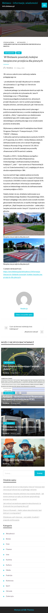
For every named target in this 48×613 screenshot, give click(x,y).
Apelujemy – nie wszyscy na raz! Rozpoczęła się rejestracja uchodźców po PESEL (22, 398)
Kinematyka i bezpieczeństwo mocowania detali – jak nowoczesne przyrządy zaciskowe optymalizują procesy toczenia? (23, 496)
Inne (18, 52)
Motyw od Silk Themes (24, 610)
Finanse (9, 549)
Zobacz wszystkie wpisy (24, 315)
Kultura (8, 565)
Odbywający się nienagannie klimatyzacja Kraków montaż (21, 428)
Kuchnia (9, 560)
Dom (7, 544)
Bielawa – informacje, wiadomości (20, 2)
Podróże (9, 575)
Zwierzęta (10, 596)
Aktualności (21, 42)
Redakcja (10, 68)
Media (8, 570)
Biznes (8, 539)
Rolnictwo (10, 581)
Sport (8, 586)
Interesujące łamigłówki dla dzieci (18, 460)
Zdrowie (9, 591)
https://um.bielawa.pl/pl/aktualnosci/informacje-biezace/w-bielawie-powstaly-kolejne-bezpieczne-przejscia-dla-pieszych (23, 274)
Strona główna (8, 42)
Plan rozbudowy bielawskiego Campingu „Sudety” (21, 367)
